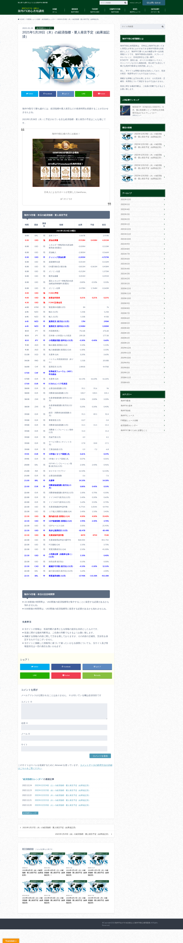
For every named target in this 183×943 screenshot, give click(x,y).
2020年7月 (125, 313)
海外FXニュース (135, 10)
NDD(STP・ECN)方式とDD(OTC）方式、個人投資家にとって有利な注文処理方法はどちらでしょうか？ (148, 110)
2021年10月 (126, 239)
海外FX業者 (75, 10)
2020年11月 (126, 293)
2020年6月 (125, 318)
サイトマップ (136, 3)
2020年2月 (125, 338)
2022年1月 (125, 224)
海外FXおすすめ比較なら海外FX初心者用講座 (132, 923)
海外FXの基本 (94, 10)
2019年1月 (125, 372)
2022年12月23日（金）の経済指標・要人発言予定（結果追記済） (62, 790)
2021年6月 (125, 259)
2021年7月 (125, 254)
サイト (24, 744)
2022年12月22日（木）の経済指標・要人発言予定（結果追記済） (62, 795)
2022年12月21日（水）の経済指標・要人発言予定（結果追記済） (62, 800)
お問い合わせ (155, 2)
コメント (26, 701)
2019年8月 (125, 367)
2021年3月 (125, 273)
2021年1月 (125, 283)
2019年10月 (126, 358)
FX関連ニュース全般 (129, 420)
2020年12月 (126, 288)
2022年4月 (125, 209)
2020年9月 (125, 303)
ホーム (55, 10)
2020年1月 (125, 343)
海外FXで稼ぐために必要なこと (134, 430)
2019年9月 (125, 362)
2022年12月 (126, 199)
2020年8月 (125, 308)
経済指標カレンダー (32, 779)
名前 (24, 723)
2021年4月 (125, 268)
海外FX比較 (115, 10)
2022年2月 (125, 219)
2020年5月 (125, 323)
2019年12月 (126, 348)
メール (25, 733)
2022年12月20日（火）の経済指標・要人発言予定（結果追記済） (62, 805)
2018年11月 (126, 377)
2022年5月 (125, 204)
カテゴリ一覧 (155, 10)
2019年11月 (126, 353)
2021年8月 (125, 249)
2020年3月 (125, 333)
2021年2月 (125, 278)
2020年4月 (125, 328)
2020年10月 (126, 298)
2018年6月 (125, 382)
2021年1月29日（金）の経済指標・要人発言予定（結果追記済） (82, 834)
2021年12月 (126, 229)
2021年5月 (125, 264)
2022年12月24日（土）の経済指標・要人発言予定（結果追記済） (62, 785)
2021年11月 (126, 234)
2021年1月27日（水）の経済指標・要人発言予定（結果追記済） (50, 827)
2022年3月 (125, 214)
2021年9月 (125, 244)
